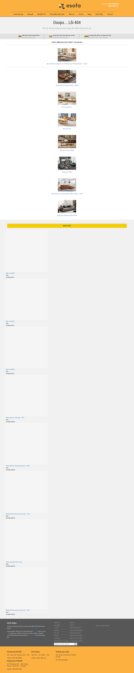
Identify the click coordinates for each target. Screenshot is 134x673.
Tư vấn (56, 627)
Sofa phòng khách (75, 627)
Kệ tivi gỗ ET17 (67, 107)
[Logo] (71, 6)
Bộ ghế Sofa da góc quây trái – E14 (18, 610)
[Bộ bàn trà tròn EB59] (67, 141)
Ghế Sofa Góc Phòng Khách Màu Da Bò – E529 (67, 194)
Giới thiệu (57, 625)
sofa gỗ (35, 631)
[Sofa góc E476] (67, 163)
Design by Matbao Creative (103, 625)
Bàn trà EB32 (10, 369)
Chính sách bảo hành (76, 638)
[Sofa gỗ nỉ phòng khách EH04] (67, 206)
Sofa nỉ (56, 635)
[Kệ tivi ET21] (67, 119)
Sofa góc (56, 630)
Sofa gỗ (72, 622)
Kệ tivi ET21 (67, 129)
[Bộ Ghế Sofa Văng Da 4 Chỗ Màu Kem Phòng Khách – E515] (67, 54)
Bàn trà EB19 (10, 273)
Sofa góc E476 (67, 172)
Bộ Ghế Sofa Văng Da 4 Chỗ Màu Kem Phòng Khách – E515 (67, 64)
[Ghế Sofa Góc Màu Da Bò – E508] (67, 76)
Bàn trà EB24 (10, 321)
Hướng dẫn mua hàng (76, 641)
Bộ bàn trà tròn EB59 (67, 150)
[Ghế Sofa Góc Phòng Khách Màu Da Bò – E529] (67, 184)
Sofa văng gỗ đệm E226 (14, 562)
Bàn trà (56, 633)
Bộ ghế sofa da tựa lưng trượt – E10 (18, 514)
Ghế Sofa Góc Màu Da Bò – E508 (67, 85)
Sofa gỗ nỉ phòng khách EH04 (67, 215)
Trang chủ (57, 622)
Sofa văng (57, 638)
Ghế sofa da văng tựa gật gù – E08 (17, 466)
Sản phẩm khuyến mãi (76, 630)
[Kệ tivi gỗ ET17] (67, 98)
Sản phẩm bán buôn (75, 633)
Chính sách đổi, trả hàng (61, 641)
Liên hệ (72, 625)
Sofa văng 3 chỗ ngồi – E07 (15, 417)
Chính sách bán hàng (76, 635)
